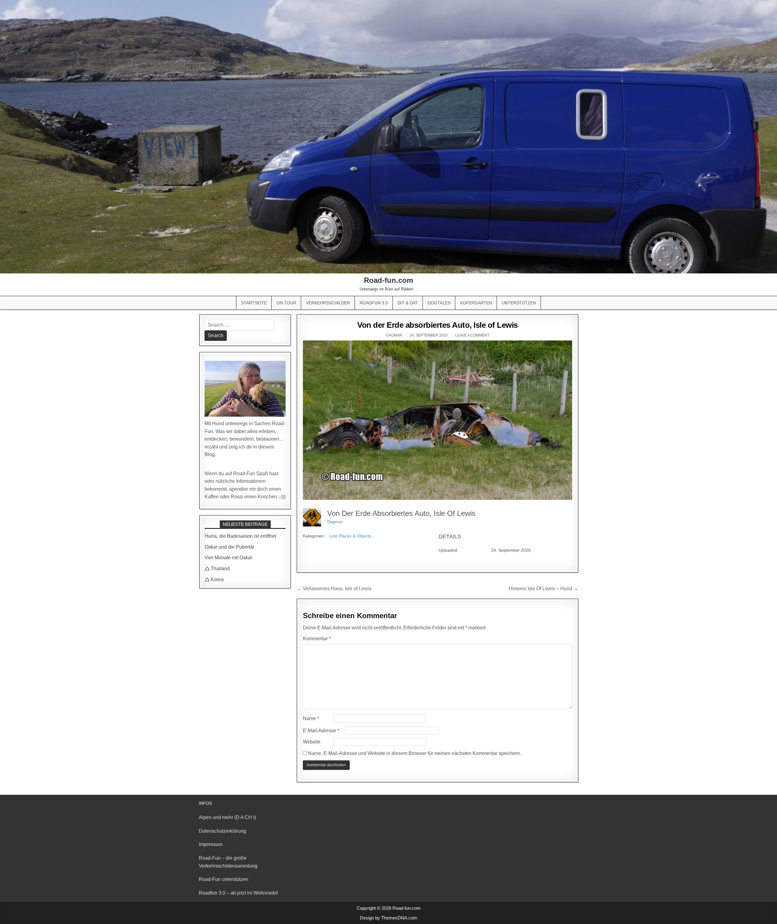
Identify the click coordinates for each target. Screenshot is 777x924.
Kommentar (317, 638)
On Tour (286, 302)
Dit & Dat (408, 302)
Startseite (254, 302)
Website (312, 741)
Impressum (210, 844)
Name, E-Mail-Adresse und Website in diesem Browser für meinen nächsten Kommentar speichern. (414, 753)
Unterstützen (519, 302)
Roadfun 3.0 (374, 302)
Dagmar (394, 335)
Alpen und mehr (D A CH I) (227, 817)
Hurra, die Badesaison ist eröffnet (240, 536)
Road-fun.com (388, 280)
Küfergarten (476, 302)
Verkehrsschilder (328, 302)
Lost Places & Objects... (352, 535)
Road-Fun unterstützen (223, 879)
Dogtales (439, 302)
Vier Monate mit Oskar (228, 557)
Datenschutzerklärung (222, 831)
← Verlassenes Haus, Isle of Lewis (334, 588)
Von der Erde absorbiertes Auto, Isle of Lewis (437, 325)
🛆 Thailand (217, 568)
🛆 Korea (214, 579)
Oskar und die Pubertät (229, 547)
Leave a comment (472, 335)
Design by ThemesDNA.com (388, 917)
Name (311, 718)
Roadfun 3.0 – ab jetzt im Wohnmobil (238, 892)
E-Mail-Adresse (321, 730)
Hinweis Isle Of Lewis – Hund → (543, 588)
